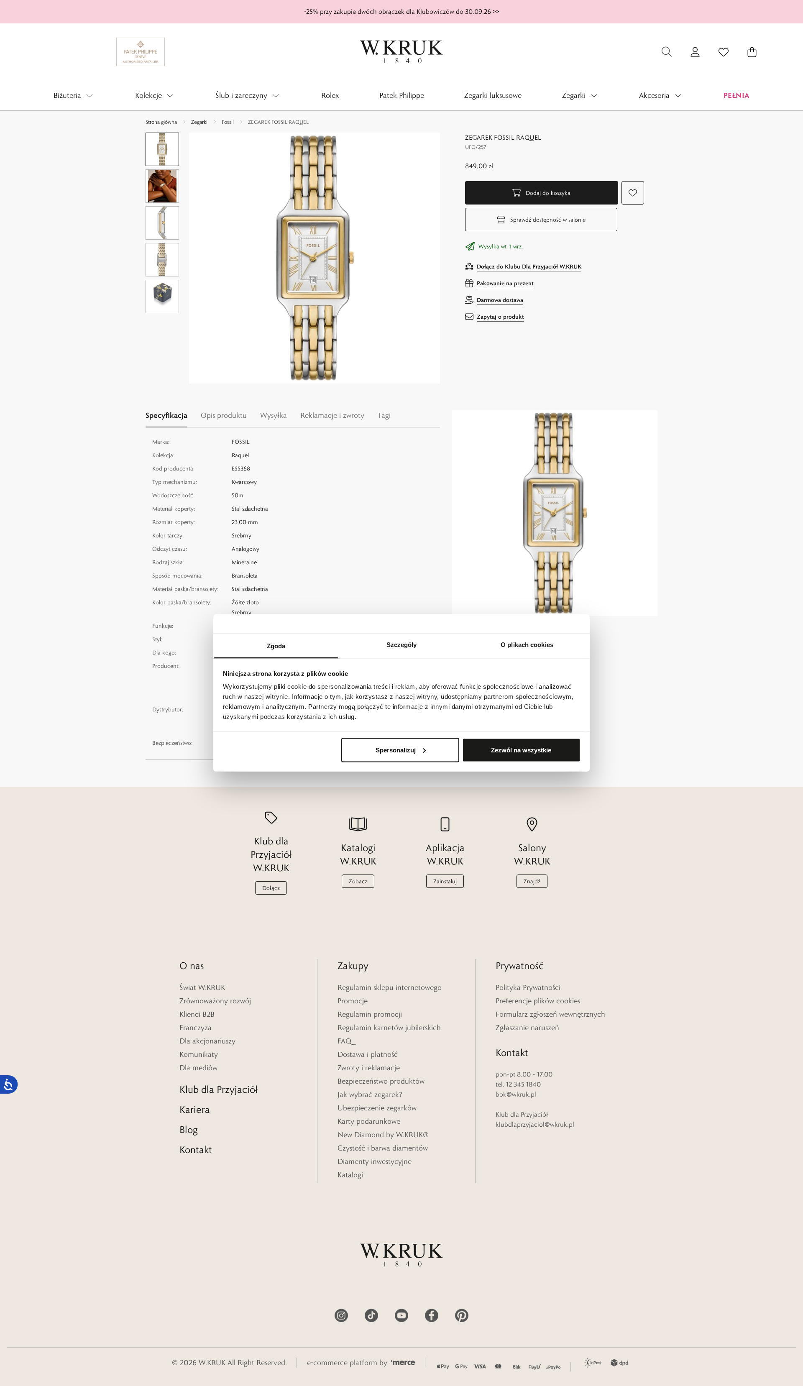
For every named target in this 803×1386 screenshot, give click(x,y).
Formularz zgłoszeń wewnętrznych (550, 1014)
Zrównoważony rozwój (215, 1000)
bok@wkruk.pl (516, 1094)
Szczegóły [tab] (401, 644)
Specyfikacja (166, 415)
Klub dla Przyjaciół (218, 1089)
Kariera (194, 1109)
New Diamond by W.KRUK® (383, 1134)
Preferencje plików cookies (538, 1000)
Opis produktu (224, 415)
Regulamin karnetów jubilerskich (389, 1027)
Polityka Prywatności (528, 987)
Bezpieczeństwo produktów (381, 1081)
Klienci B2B (197, 1014)
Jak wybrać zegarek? (370, 1094)
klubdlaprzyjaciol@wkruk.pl (535, 1124)
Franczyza (195, 1027)
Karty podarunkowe (369, 1121)
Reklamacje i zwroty (332, 415)
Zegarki (199, 121)
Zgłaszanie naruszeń (527, 1027)
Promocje (353, 1000)
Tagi (384, 415)
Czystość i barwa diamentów (383, 1148)
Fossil (228, 121)
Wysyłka (273, 415)
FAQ (344, 1041)
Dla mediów (198, 1067)
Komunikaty (198, 1054)
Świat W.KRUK (202, 987)
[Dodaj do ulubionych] (632, 193)
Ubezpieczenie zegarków (377, 1107)
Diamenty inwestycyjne (375, 1161)
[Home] (401, 52)
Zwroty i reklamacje (369, 1067)
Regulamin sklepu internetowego (390, 987)
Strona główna (161, 121)
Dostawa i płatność (368, 1054)
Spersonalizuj (396, 749)
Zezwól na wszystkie (521, 749)
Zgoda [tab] (276, 646)
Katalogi (350, 1174)
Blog (188, 1129)
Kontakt (195, 1149)
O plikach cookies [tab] (527, 644)
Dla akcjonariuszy (207, 1041)
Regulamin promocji (370, 1014)
